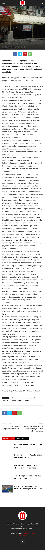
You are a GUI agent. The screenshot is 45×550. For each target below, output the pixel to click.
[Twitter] (20, 54)
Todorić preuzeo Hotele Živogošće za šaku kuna (11, 427)
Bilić (11, 398)
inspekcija (18, 398)
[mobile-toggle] (3, 3)
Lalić (33, 398)
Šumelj (20, 400)
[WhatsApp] (30, 54)
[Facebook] (15, 54)
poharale (13, 400)
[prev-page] (3, 497)
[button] (42, 3)
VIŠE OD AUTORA (22, 438)
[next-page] (7, 497)
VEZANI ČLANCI (8, 438)
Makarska (13, 8)
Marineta (5, 400)
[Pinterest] (25, 54)
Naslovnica (4, 8)
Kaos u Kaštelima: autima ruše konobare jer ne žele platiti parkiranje (33, 428)
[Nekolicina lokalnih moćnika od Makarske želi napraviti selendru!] (7, 489)
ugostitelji (27, 400)
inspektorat (26, 398)
